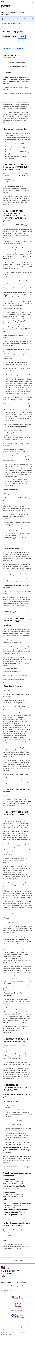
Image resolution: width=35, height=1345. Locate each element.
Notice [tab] (21, 37)
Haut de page (18, 1260)
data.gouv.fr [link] (17, 1286)
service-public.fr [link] (6, 1286)
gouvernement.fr (20, 1282)
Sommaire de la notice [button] (13, 42)
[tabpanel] (17, 647)
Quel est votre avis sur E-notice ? (13, 19)
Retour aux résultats (8, 28)
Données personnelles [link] (6, 1327)
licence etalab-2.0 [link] (5, 1334)
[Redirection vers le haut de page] (31, 57)
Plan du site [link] (16, 1327)
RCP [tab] (14, 37)
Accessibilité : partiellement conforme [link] (10, 1324)
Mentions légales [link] (25, 1324)
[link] (17, 13)
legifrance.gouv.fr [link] (6, 1282)
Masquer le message (32, 18)
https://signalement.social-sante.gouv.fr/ (16, 1022)
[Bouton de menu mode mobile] (32, 2)
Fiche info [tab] (6, 37)
